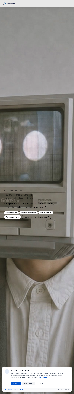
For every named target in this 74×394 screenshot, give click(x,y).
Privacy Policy (43, 377)
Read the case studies (28, 213)
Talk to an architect (12, 217)
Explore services (11, 213)
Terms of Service (18, 389)
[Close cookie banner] (68, 370)
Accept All (16, 383)
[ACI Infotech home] (9, 3)
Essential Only (28, 383)
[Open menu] (70, 3)
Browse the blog (45, 213)
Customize (41, 383)
